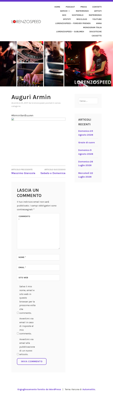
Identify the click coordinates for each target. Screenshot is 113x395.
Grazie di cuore (86, 142)
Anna (99, 23)
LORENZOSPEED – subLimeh (70, 31)
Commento (24, 218)
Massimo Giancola (23, 171)
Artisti (98, 11)
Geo (64, 15)
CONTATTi (97, 7)
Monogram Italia (92, 27)
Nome (22, 257)
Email (22, 267)
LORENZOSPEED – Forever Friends (73, 23)
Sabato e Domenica (52, 171)
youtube (97, 19)
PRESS (83, 7)
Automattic (88, 389)
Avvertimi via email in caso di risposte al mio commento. (26, 326)
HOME (57, 7)
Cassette (97, 35)
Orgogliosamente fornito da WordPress (39, 389)
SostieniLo (77, 15)
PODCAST (70, 7)
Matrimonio (82, 11)
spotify (67, 19)
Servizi (64, 11)
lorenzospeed (37, 103)
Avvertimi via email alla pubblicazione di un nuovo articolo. (27, 347)
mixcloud (82, 19)
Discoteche (95, 31)
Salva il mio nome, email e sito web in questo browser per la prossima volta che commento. (27, 299)
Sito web (23, 277)
